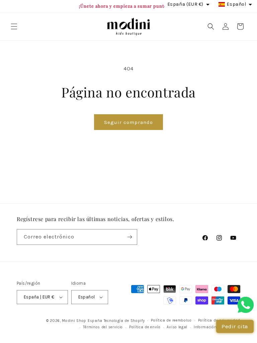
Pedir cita (235, 326)
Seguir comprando (128, 122)
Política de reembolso (171, 320)
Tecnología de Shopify (124, 321)
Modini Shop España (82, 321)
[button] (14, 26)
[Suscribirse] (129, 237)
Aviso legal (177, 327)
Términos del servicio (103, 327)
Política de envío (145, 327)
